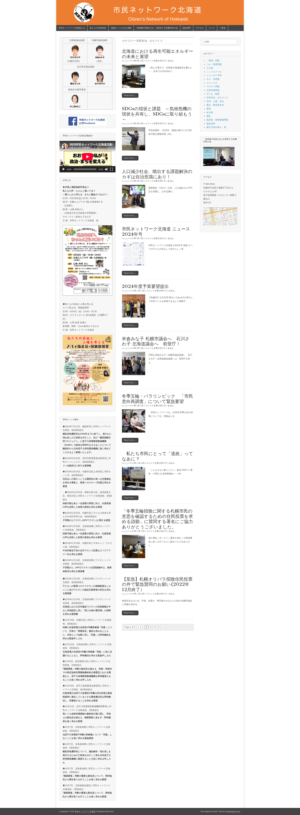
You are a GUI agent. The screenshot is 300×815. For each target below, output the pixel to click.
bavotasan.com (233, 811)
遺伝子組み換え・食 (216, 127)
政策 (208, 108)
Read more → (130, 95)
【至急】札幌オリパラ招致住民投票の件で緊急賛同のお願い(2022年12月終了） (157, 584)
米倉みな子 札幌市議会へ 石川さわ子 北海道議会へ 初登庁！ (156, 341)
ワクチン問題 (213, 86)
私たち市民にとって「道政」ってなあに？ (157, 456)
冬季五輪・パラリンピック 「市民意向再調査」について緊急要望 (157, 398)
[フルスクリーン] (111, 169)
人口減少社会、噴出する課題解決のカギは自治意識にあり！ (157, 174)
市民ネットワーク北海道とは (72, 28)
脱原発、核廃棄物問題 (217, 120)
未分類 (209, 112)
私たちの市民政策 (98, 28)
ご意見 (223, 28)
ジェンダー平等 (214, 75)
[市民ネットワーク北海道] (150, 12)
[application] (87, 156)
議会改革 (210, 123)
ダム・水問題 (213, 79)
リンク (212, 28)
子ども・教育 (213, 94)
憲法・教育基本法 (215, 105)
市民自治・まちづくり (217, 97)
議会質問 (187, 28)
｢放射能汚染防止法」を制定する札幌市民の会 (157, 28)
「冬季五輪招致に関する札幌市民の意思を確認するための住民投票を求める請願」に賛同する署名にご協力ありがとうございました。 (157, 519)
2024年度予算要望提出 (145, 286)
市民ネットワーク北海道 (85, 811)
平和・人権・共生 (215, 101)
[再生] (63, 169)
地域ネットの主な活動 (121, 28)
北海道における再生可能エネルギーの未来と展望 (157, 53)
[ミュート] (106, 169)
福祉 (208, 116)
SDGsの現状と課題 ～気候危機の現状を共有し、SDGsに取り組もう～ (157, 114)
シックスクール (214, 71)
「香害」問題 (213, 60)
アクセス (200, 28)
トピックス (211, 83)
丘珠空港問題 (213, 90)
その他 (209, 68)
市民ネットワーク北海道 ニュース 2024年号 (158, 231)
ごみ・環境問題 (214, 64)
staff (126, 60)
